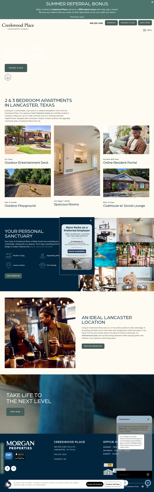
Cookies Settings (113, 484)
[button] (8, 484)
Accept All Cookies (94, 484)
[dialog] (77, 246)
